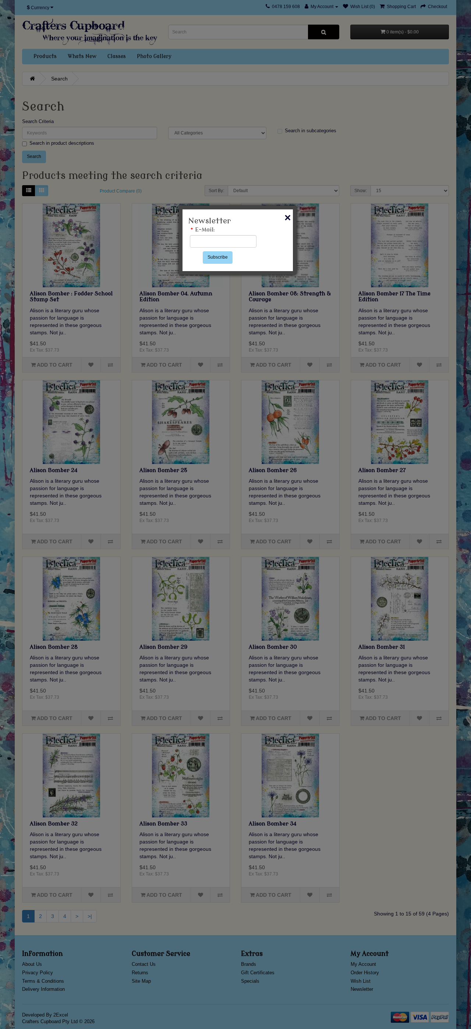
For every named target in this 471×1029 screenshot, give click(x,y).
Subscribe (218, 257)
